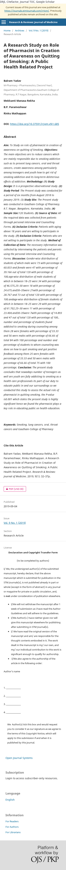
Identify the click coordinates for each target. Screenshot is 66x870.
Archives (19, 30)
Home (7, 30)
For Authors (12, 826)
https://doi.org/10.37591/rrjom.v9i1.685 (34, 124)
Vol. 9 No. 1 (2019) (38, 30)
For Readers (12, 821)
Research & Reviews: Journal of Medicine (33, 22)
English (10, 799)
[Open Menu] (3, 22)
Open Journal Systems (19, 758)
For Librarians (13, 832)
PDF (13, 489)
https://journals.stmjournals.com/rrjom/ (26, 10)
